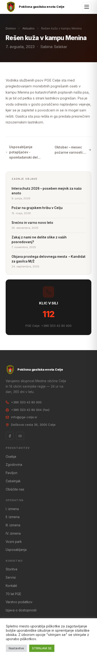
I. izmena (12, 509)
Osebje (11, 456)
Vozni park (14, 542)
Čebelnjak (13, 481)
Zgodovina (14, 465)
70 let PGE (13, 594)
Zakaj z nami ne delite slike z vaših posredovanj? (39, 239)
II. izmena (13, 517)
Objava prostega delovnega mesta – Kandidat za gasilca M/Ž (48, 259)
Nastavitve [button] (16, 648)
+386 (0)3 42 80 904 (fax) (30, 410)
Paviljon (11, 473)
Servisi (11, 577)
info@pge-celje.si (24, 417)
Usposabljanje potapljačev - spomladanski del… (24, 152)
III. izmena (13, 525)
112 (48, 314)
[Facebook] (10, 436)
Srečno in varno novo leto (32, 223)
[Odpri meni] (86, 7)
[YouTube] (20, 436)
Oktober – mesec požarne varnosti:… (70, 149)
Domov (11, 28)
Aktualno (28, 28)
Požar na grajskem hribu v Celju (37, 208)
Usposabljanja (16, 550)
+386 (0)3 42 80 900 (26, 402)
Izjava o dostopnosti (21, 610)
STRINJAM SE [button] (42, 648)
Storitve (11, 569)
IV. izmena (13, 533)
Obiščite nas (15, 489)
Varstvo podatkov (19, 602)
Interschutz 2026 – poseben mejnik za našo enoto (47, 191)
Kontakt (11, 586)
